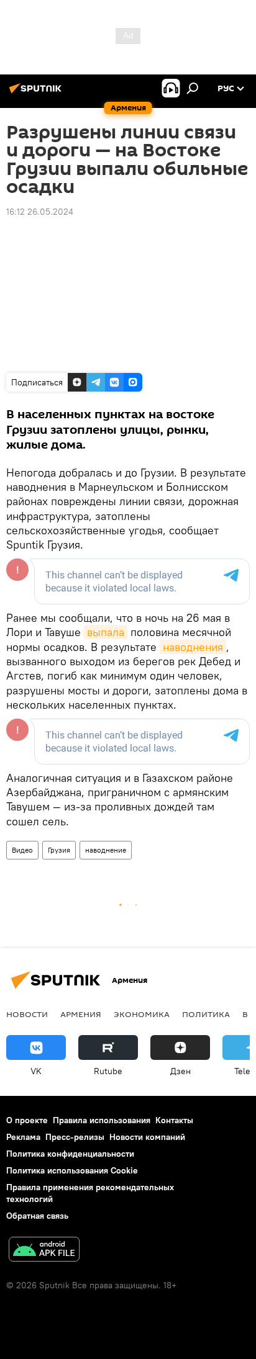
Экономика (142, 1014)
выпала (105, 632)
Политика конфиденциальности (70, 1153)
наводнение (105, 849)
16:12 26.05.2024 (39, 211)
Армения (80, 1014)
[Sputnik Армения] (37, 93)
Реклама (23, 1136)
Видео (22, 849)
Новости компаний (147, 1136)
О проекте (27, 1120)
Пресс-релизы (74, 1136)
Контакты (174, 1120)
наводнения (193, 647)
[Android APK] (44, 1251)
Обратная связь (37, 1215)
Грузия (59, 849)
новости (27, 1014)
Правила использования (101, 1120)
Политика (206, 1014)
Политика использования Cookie (72, 1170)
